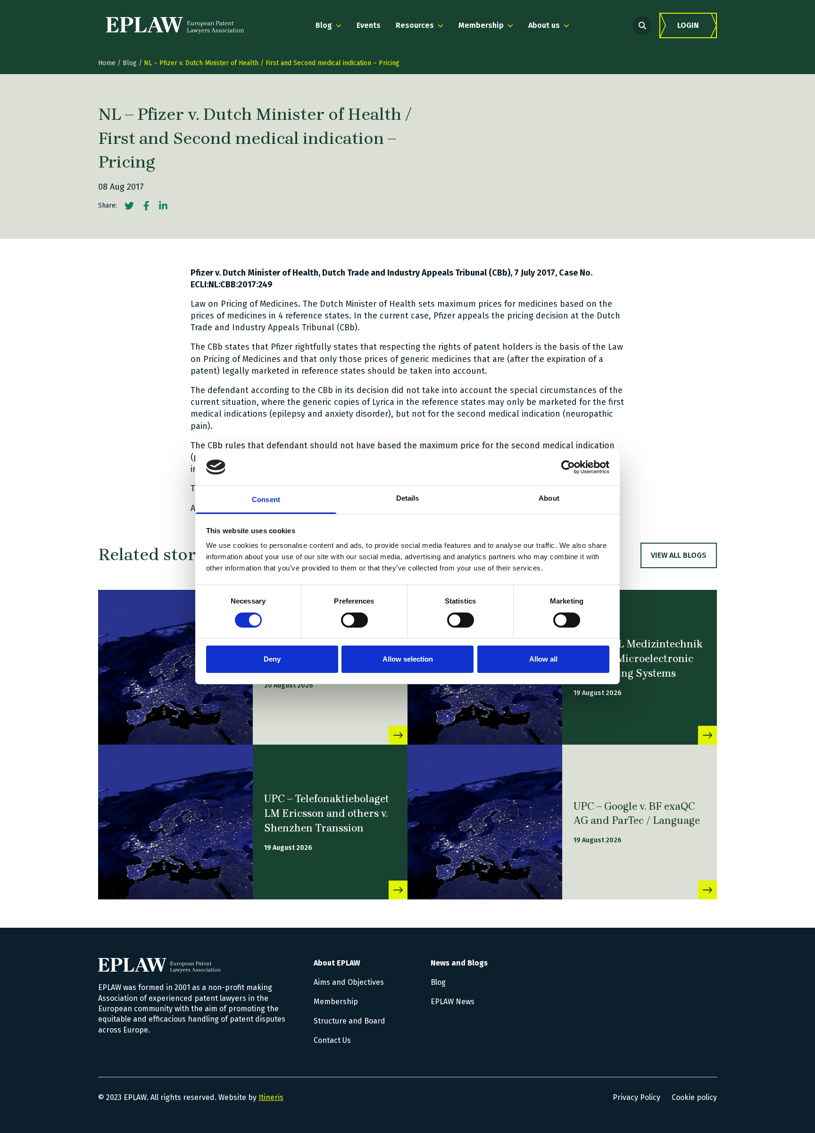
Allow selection (408, 659)
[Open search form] (642, 25)
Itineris (270, 1097)
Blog (130, 63)
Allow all (543, 659)
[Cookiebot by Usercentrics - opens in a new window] (568, 467)
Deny (272, 659)
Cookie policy (694, 1097)
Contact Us (332, 1040)
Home (107, 63)
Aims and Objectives (349, 982)
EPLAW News (452, 1001)
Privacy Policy (636, 1097)
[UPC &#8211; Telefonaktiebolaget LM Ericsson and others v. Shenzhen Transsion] (175, 822)
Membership (336, 1001)
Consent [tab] (266, 499)
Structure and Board (349, 1020)
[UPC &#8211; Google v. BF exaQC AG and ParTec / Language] (485, 822)
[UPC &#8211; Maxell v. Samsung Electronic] (175, 667)
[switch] (354, 620)
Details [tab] (407, 498)
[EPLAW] (175, 25)
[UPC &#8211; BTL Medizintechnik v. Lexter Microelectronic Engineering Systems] (707, 735)
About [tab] (549, 498)
